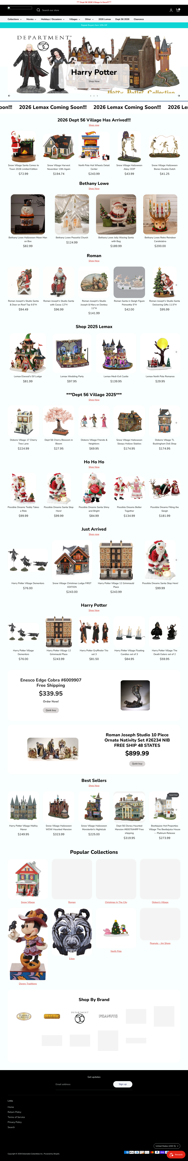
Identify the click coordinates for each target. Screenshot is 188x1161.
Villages (73, 19)
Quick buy (23, 157)
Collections (13, 19)
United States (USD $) (166, 1146)
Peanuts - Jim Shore (160, 943)
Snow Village (28, 902)
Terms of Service (16, 1117)
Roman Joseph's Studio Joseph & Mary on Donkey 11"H (94, 304)
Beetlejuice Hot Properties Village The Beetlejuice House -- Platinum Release (164, 829)
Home (11, 1107)
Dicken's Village (160, 902)
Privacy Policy (15, 1122)
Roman (72, 902)
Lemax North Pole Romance (160, 376)
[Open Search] (38, 10)
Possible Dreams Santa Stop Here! (160, 583)
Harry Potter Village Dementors (28, 583)
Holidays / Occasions (51, 19)
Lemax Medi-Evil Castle (116, 376)
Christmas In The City (116, 902)
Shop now (94, 125)
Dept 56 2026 (122, 19)
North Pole (116, 951)
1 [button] (90, 96)
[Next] (178, 95)
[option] (94, 64)
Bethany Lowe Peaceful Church (72, 237)
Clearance (139, 19)
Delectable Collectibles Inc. (32, 1154)
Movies (30, 19)
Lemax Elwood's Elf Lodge (28, 376)
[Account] (171, 10)
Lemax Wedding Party (72, 376)
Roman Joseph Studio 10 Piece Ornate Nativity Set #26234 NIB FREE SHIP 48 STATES (137, 740)
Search (11, 1127)
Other (88, 19)
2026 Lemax (104, 19)
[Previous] (9, 95)
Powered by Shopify (51, 1154)
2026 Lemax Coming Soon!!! (75, 107)
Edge (72, 958)
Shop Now (94, 188)
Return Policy (14, 1112)
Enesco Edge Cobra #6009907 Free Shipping (50, 682)
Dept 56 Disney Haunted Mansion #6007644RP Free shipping (129, 829)
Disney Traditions (28, 983)
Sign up (123, 1084)
